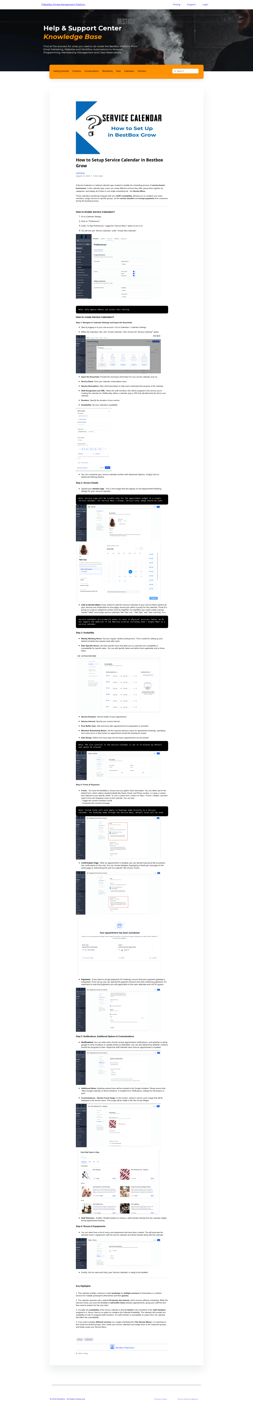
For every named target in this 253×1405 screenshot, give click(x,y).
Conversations (91, 71)
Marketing (107, 71)
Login (205, 4)
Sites (118, 71)
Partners (142, 71)
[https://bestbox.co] (63, 4)
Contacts (76, 71)
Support (191, 4)
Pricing (176, 4)
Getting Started (61, 71)
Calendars (129, 71)
